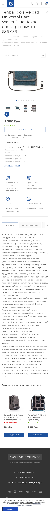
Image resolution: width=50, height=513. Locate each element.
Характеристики (30, 225)
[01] (25, 78)
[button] (16, 101)
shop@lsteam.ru (26, 477)
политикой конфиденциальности (29, 504)
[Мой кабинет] (41, 4)
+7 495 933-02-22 (25, 472)
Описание (10, 225)
